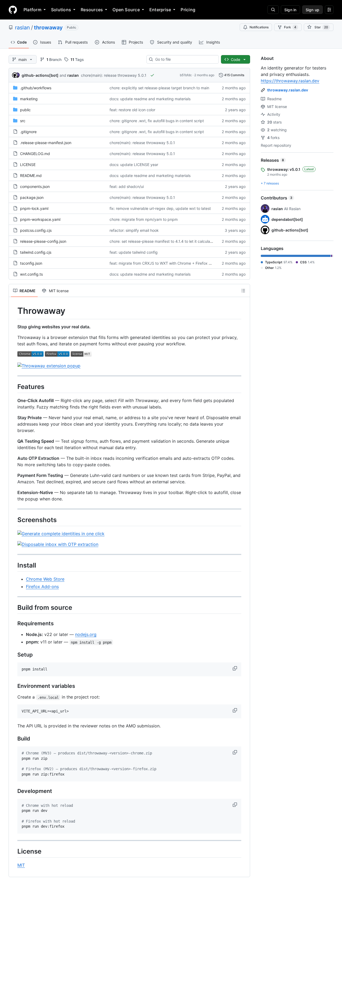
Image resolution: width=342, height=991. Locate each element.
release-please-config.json (43, 241)
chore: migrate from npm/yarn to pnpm (144, 219)
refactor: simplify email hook (134, 230)
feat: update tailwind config (134, 252)
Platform (32, 9)
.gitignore (28, 131)
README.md (31, 175)
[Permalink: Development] (13, 791)
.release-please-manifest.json (45, 142)
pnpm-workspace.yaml (40, 219)
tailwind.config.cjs (35, 252)
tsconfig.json (31, 263)
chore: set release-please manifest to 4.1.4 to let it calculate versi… (168, 241)
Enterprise (160, 9)
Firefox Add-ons (42, 586)
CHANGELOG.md (35, 153)
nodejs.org (85, 634)
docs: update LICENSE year (134, 164)
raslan (22, 27)
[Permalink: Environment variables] (13, 686)
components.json (35, 186)
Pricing (188, 9)
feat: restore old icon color (132, 109)
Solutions (61, 9)
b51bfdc (186, 75)
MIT (21, 865)
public (25, 109)
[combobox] (184, 59)
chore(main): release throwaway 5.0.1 (113, 75)
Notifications (259, 27)
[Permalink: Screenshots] (13, 519)
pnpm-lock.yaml (34, 208)
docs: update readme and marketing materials (150, 99)
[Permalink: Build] (13, 739)
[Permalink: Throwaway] (13, 311)
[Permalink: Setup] (13, 655)
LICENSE (28, 164)
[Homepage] (13, 9)
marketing (29, 99)
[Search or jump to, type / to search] (273, 9)
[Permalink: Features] (13, 386)
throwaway (48, 27)
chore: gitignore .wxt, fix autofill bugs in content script (157, 120)
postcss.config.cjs (36, 230)
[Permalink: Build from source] (13, 607)
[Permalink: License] (13, 851)
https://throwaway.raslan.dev (290, 80)
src (22, 120)
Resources (92, 9)
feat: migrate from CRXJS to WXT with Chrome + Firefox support (166, 263)
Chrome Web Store (45, 579)
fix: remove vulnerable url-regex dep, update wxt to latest (160, 208)
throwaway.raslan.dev (287, 90)
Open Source (126, 9)
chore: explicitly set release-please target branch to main (159, 88)
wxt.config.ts (31, 274)
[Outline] (243, 290)
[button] (235, 668)
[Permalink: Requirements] (13, 623)
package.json (32, 197)
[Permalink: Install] (13, 565)
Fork (290, 27)
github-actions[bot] (40, 75)
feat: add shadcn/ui (127, 186)
